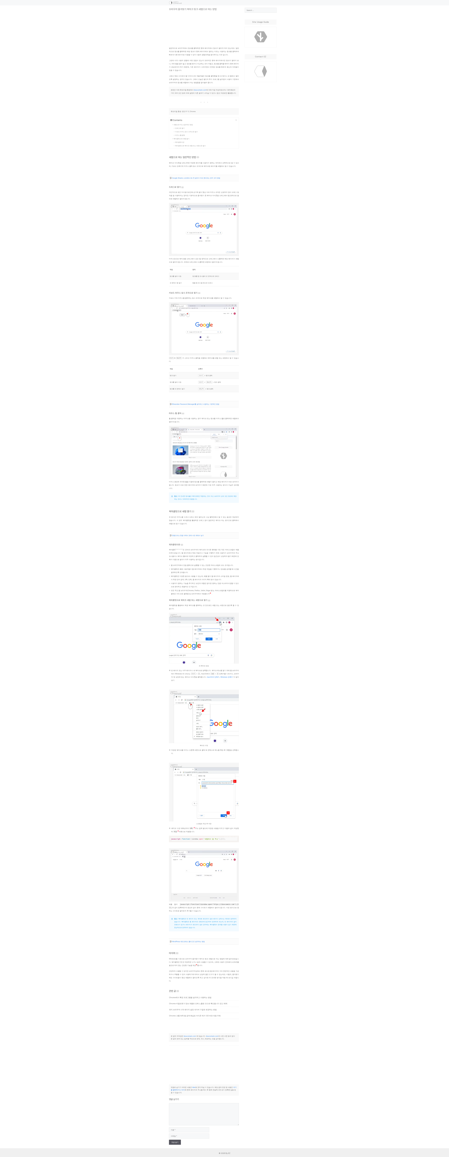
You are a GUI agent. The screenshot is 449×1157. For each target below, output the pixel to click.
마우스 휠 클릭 (175, 413)
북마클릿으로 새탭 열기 (180, 511)
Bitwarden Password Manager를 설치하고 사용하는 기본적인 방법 (195, 404)
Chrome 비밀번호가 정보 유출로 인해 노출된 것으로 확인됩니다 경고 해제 (198, 1003)
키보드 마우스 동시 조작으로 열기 (183, 293)
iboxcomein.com (200, 90)
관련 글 (172, 991)
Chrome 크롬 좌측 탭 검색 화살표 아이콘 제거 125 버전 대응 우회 (195, 1016)
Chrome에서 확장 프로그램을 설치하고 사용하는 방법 (190, 997)
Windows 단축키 (226, 677)
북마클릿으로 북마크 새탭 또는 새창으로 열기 (188, 600)
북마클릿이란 (174, 544)
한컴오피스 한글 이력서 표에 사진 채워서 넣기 (188, 535)
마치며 (172, 953)
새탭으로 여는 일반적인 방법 (182, 157)
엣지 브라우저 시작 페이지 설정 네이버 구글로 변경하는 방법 (193, 1010)
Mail (193, 1087)
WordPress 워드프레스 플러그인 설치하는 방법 (188, 941)
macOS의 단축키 (213, 677)
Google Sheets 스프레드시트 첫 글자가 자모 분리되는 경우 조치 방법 (196, 178)
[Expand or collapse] (236, 120)
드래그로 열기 (175, 187)
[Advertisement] (204, 27)
